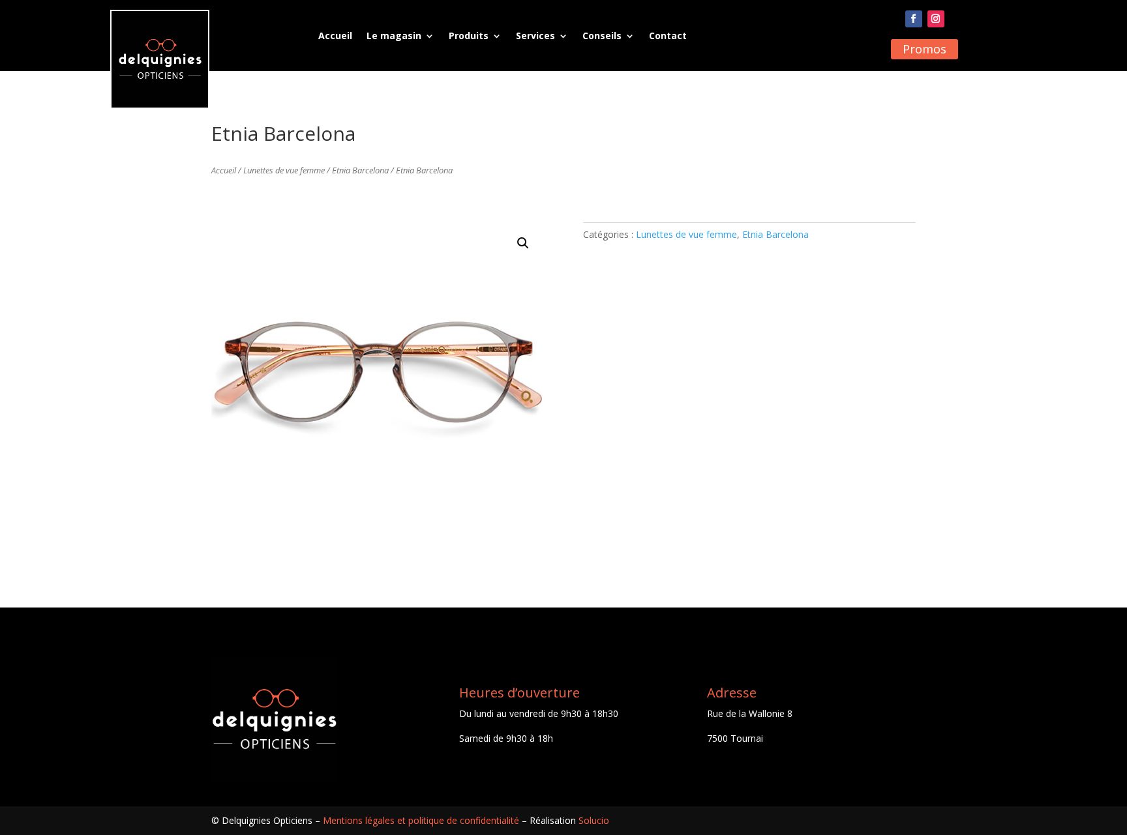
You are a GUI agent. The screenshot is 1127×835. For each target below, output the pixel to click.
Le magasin (394, 35)
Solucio (594, 820)
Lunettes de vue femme (284, 170)
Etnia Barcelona (360, 170)
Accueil (335, 35)
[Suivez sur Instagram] (935, 18)
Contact (668, 35)
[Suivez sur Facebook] (913, 18)
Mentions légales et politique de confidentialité (421, 820)
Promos (924, 49)
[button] (523, 243)
